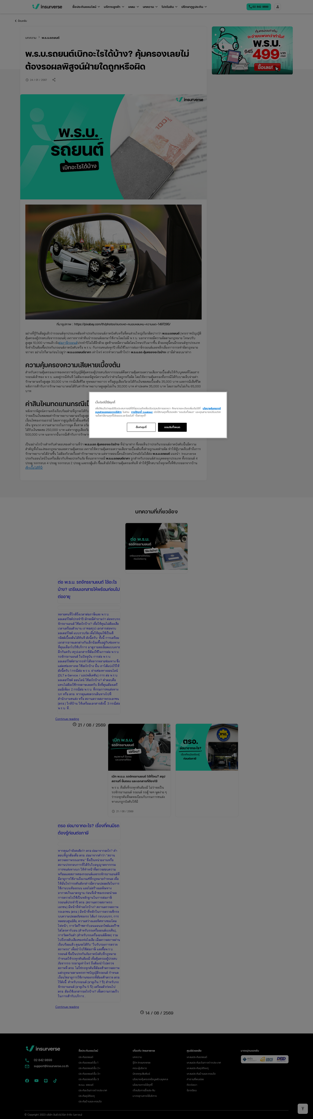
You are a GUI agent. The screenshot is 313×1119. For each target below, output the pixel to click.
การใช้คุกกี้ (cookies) (142, 412)
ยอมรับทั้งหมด (172, 427)
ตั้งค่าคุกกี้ (141, 427)
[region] (158, 415)
